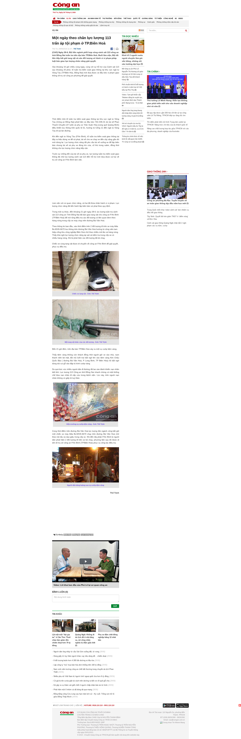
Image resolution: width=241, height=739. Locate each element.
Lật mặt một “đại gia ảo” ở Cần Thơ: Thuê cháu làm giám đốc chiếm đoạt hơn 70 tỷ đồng (61, 640)
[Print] (117, 49)
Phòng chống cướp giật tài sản (86, 25)
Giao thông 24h (79, 18)
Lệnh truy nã (104, 25)
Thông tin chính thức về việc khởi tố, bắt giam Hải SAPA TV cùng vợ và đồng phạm (132, 139)
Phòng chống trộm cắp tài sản (168, 22)
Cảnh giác (151, 22)
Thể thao (127, 18)
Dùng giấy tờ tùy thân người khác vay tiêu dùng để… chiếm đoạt (80, 656)
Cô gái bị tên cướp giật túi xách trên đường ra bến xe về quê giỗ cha (81, 681)
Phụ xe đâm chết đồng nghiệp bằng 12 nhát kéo (108, 637)
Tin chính (61, 18)
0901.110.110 (109, 705)
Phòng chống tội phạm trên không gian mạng (80, 22)
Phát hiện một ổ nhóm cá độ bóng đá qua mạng (73, 690)
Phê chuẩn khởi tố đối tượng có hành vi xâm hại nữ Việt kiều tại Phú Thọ (133, 87)
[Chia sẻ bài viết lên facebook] (112, 49)
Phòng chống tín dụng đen (126, 22)
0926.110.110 (97, 705)
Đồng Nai (76, 535)
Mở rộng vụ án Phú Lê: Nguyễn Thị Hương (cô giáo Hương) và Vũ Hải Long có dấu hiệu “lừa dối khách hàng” (132, 74)
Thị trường (107, 18)
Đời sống (118, 18)
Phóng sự (141, 22)
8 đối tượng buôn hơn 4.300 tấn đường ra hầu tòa (74, 660)
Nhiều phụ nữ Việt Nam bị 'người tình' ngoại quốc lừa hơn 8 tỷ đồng (81, 676)
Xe (176, 18)
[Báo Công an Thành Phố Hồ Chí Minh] (54, 18)
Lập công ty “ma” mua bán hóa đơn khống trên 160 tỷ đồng (77, 665)
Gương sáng (147, 18)
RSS (142, 30)
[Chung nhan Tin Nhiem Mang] (172, 722)
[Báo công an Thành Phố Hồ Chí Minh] (66, 6)
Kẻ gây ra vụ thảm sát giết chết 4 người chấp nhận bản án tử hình (80, 685)
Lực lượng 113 (87, 535)
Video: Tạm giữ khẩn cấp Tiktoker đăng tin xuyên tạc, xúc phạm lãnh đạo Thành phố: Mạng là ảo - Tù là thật (132, 99)
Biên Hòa (67, 535)
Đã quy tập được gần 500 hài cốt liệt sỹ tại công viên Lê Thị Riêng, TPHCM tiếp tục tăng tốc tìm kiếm (166, 115)
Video (180, 18)
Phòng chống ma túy (106, 22)
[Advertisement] (138, 8)
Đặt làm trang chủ (64, 705)
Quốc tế (136, 18)
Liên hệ (78, 705)
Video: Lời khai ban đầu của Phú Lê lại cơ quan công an (80, 585)
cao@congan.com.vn (177, 720)
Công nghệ (168, 18)
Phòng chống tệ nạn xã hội (63, 25)
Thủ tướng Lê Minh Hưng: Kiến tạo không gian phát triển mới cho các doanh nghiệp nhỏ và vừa (167, 103)
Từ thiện (158, 18)
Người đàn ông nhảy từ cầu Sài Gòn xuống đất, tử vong (76, 652)
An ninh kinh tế (94, 18)
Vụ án (68, 18)
